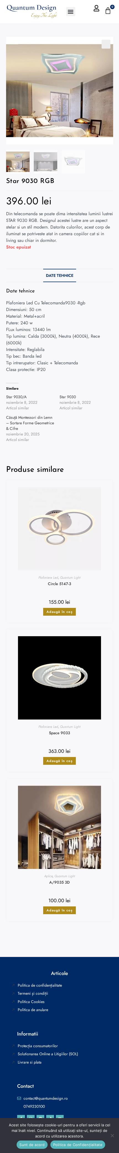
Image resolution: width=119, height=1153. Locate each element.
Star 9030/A (16, 397)
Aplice (48, 876)
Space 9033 (59, 733)
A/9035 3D (59, 882)
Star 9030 (68, 397)
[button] (70, 11)
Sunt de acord (32, 1144)
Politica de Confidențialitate (77, 1144)
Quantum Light (70, 577)
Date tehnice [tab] (59, 275)
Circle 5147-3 (59, 583)
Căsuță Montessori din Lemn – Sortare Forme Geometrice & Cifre (30, 423)
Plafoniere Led (48, 577)
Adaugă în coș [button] (59, 611)
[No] (112, 1135)
